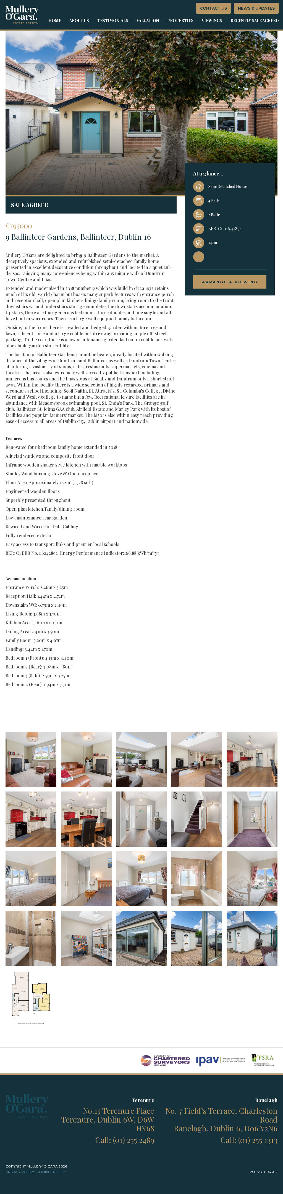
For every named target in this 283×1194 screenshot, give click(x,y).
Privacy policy (20, 1172)
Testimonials (112, 20)
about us (79, 20)
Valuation (148, 20)
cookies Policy (51, 1172)
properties (180, 20)
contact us (213, 8)
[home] (22, 15)
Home (54, 20)
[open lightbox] (31, 759)
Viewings (212, 20)
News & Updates (256, 8)
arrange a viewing (230, 282)
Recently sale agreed (254, 20)
